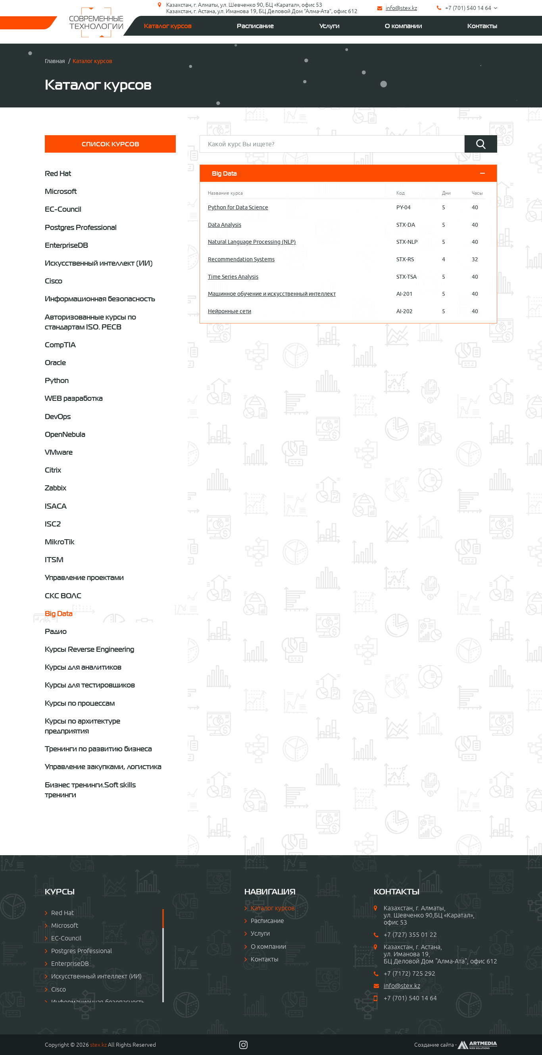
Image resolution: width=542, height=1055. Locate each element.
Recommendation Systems (241, 259)
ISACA (56, 506)
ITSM (54, 559)
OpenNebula (65, 434)
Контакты (482, 25)
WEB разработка (74, 398)
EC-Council (63, 209)
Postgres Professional (81, 227)
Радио (56, 631)
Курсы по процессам (80, 703)
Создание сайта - (435, 1045)
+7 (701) (396, 997)
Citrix (53, 470)
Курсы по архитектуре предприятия (82, 726)
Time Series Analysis (233, 277)
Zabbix (55, 488)
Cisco (53, 281)
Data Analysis (224, 225)
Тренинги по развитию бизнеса (98, 749)
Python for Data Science (238, 207)
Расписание (255, 25)
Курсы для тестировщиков (90, 685)
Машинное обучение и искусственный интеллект (272, 294)
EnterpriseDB (66, 245)
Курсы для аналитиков (83, 667)
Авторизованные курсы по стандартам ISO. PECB (90, 322)
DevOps (58, 416)
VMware (59, 452)
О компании (403, 25)
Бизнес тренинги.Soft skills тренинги (90, 790)
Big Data (59, 613)
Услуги (329, 25)
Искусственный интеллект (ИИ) (99, 263)
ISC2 (53, 524)
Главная (55, 61)
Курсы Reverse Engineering (89, 649)
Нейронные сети (229, 311)
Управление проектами (84, 577)
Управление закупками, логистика (103, 766)
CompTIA (60, 345)
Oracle (55, 362)
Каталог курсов (168, 25)
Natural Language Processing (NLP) (252, 242)
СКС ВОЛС (63, 596)
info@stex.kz (401, 8)
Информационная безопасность (100, 299)
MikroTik (60, 542)
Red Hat (58, 173)
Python (57, 380)
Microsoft (61, 191)
